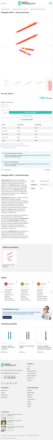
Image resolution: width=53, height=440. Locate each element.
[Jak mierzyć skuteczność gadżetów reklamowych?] (3, 429)
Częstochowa (31, 399)
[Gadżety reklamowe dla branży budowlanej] (3, 423)
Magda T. (27, 284)
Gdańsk (29, 404)
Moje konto (4, 390)
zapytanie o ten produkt (17, 155)
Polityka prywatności (13, 435)
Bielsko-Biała (30, 392)
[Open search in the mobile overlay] (48, 3)
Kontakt (29, 380)
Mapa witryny (4, 435)
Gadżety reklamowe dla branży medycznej (14, 415)
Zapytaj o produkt (27, 119)
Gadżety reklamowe (5, 9)
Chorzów (29, 397)
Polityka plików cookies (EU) (32, 435)
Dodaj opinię (7, 169)
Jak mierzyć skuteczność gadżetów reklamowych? (15, 427)
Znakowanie (30, 378)
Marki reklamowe (32, 371)
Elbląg (29, 402)
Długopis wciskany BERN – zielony (27, 346)
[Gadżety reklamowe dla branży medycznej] (3, 416)
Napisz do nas (7, 317)
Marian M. (43, 284)
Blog (28, 369)
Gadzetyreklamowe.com (10, 438)
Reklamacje (4, 397)
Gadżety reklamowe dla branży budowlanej (14, 421)
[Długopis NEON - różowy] (7, 105)
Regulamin (22, 435)
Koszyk (3, 392)
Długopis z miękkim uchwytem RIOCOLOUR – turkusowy (8, 347)
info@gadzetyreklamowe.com (11, 373)
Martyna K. (11, 284)
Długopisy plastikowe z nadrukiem (20, 9)
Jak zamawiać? (31, 373)
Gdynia (29, 406)
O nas (28, 366)
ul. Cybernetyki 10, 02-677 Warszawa (13, 370)
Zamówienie (4, 395)
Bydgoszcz (30, 395)
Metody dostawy (31, 375)
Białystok (29, 390)
